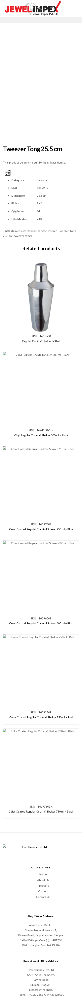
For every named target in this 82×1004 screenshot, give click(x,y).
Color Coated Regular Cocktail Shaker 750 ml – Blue (41, 529)
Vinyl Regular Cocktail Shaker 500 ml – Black (41, 435)
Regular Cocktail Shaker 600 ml (41, 341)
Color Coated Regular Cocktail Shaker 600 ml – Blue (41, 623)
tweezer (51, 231)
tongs (41, 231)
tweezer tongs (23, 235)
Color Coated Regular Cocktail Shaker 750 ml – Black (41, 811)
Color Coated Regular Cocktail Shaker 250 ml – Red (41, 717)
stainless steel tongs (24, 231)
